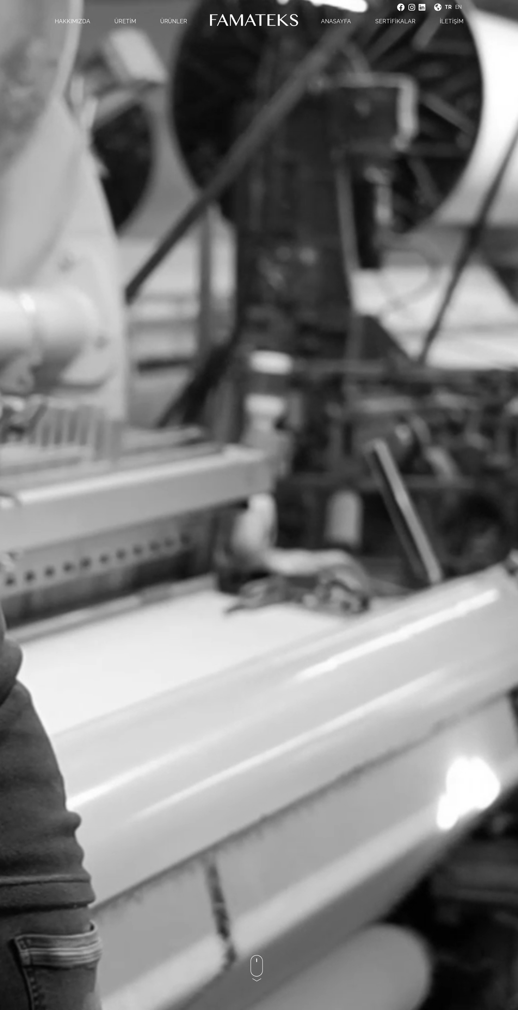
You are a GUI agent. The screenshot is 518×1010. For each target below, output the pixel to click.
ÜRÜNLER (173, 21)
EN (458, 7)
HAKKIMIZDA (72, 21)
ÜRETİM (125, 21)
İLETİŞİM (451, 21)
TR (448, 7)
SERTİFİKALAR (395, 21)
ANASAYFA (336, 21)
